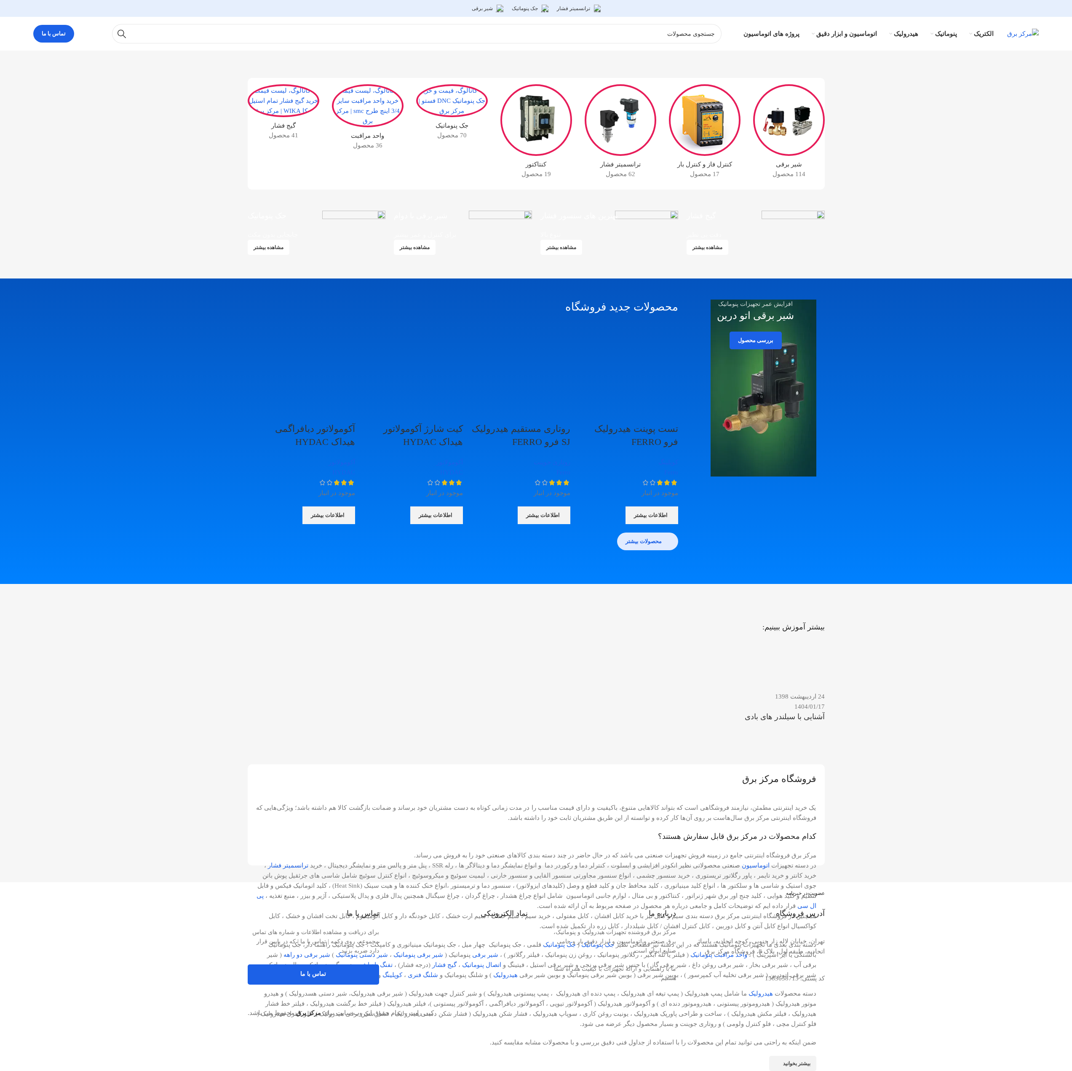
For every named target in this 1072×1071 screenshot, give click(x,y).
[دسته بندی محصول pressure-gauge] (283, 114)
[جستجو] (121, 33)
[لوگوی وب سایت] (1023, 32)
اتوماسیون (756, 865)
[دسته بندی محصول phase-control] (705, 133)
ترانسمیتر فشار (288, 865)
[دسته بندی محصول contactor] (536, 133)
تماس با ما (54, 33)
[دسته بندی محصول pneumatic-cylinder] (452, 114)
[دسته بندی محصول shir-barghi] (789, 133)
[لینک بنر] (756, 230)
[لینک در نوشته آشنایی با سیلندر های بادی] (755, 694)
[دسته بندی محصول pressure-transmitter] (620, 133)
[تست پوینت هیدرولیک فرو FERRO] (628, 372)
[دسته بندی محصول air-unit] (368, 119)
